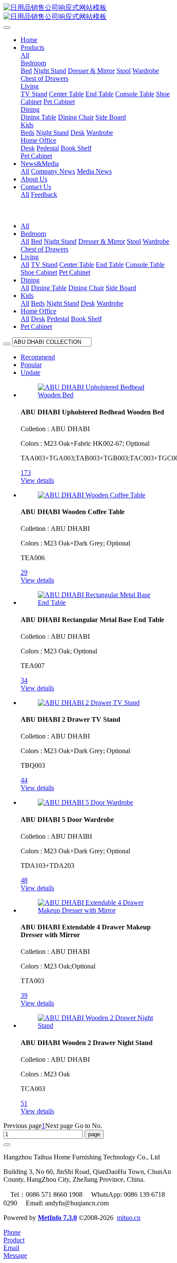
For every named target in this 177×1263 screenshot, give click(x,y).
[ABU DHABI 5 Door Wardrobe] (85, 802)
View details (37, 480)
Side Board (121, 287)
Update (30, 372)
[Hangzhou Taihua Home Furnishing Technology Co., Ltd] (88, 12)
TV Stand (44, 264)
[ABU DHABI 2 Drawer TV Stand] (89, 702)
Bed (36, 241)
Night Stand (60, 241)
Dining (30, 280)
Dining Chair (86, 287)
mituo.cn (128, 1217)
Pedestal (58, 318)
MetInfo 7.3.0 (57, 1217)
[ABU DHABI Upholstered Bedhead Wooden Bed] (97, 395)
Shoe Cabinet (39, 272)
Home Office (38, 311)
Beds (38, 303)
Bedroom (33, 233)
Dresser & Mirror (101, 241)
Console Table (145, 264)
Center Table (76, 264)
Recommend (38, 357)
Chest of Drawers (44, 249)
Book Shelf (86, 318)
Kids (27, 295)
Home (29, 39)
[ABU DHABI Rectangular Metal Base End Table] (97, 602)
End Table (110, 264)
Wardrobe (156, 241)
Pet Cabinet (74, 272)
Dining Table (49, 287)
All (25, 55)
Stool (134, 241)
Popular (31, 364)
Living (30, 257)
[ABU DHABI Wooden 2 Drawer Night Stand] (97, 1025)
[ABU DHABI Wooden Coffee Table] (91, 495)
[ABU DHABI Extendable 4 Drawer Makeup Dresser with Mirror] (97, 910)
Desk (88, 303)
